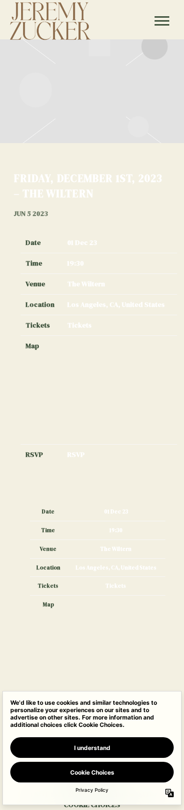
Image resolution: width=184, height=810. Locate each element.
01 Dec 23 (82, 242)
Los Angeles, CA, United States (116, 304)
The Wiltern (86, 284)
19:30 (75, 263)
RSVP (76, 454)
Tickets (79, 325)
